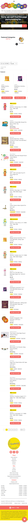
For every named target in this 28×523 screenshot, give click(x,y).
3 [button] (11, 429)
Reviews (14, 471)
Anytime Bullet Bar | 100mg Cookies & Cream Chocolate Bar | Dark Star (18, 140)
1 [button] (6, 429)
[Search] (24, 25)
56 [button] (21, 429)
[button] (7, 87)
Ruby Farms (12, 345)
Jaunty (2, 84)
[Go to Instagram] (14, 452)
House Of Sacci (13, 331)
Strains (14, 463)
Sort (11, 62)
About (14, 468)
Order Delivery (14, 457)
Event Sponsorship (14, 474)
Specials (14, 458)
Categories (14, 460)
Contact (14, 469)
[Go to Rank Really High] (14, 508)
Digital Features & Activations (14, 476)
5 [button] (16, 429)
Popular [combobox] (12, 63)
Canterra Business (14, 477)
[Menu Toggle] (14, 1)
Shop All (8, 39)
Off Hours (12, 316)
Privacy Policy (17, 503)
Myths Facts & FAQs (14, 472)
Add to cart (7, 97)
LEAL (11, 203)
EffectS (14, 462)
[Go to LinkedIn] (17, 452)
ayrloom (11, 105)
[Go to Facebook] (11, 452)
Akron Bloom (12, 154)
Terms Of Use (24, 503)
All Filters (5, 63)
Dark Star (12, 137)
